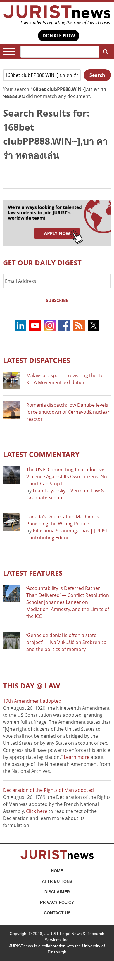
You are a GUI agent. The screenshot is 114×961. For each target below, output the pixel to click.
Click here (36, 811)
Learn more (76, 757)
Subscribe (57, 300)
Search (105, 52)
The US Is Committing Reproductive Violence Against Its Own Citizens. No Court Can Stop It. (66, 476)
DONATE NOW (58, 35)
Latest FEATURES (33, 573)
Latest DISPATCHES (36, 360)
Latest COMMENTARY (41, 454)
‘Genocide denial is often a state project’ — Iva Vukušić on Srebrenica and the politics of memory (66, 642)
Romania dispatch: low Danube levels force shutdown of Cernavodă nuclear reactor (68, 412)
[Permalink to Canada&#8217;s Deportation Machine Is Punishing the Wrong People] (11, 522)
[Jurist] (57, 15)
